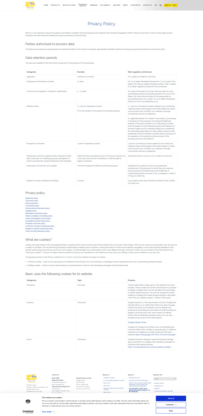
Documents (105, 5)
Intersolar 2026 (134, 378)
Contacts (147, 5)
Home (46, 5)
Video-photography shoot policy (38, 218)
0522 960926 (58, 393)
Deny (171, 411)
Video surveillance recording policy (39, 216)
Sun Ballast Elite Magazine (138, 380)
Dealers (116, 5)
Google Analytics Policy (137, 322)
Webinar (94, 5)
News (125, 5)
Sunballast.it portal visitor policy (37, 221)
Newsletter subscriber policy (36, 213)
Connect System (109, 378)
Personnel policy (31, 203)
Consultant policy (32, 206)
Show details (47, 412)
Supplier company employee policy (39, 229)
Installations (69, 5)
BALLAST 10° (107, 392)
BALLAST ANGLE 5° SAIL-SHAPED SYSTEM (113, 388)
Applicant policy (31, 198)
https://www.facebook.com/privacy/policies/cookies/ (149, 347)
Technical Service (83, 5)
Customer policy (31, 201)
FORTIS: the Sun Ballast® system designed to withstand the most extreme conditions (140, 384)
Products (55, 5)
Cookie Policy (158, 386)
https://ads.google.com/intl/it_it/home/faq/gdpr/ (155, 335)
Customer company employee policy (40, 226)
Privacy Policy (159, 383)
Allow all (171, 398)
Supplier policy (31, 211)
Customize (170, 405)
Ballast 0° (107, 383)
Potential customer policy (35, 223)
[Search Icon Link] (161, 5)
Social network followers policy (37, 208)
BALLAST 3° (107, 385)
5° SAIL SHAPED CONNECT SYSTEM (114, 380)
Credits (156, 388)
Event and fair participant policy (37, 231)
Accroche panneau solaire (163, 391)
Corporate (135, 5)
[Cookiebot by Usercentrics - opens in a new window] (28, 411)
